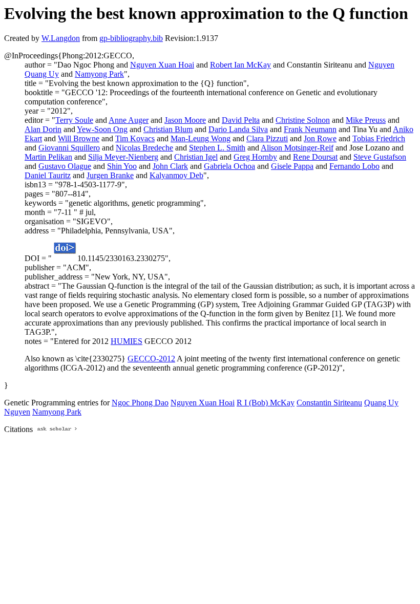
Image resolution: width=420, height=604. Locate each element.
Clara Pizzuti (267, 138)
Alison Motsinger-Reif (297, 147)
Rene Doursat (315, 157)
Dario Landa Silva (238, 129)
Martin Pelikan (48, 157)
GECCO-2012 (151, 358)
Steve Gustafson (379, 157)
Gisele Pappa (292, 166)
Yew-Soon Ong (102, 129)
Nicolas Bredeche (144, 147)
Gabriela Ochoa (229, 166)
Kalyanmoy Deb (176, 175)
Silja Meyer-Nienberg (123, 157)
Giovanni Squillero (69, 147)
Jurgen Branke (110, 175)
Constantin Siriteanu (329, 402)
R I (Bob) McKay (266, 402)
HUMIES (126, 341)
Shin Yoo (122, 166)
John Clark (170, 166)
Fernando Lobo (354, 166)
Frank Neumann (310, 129)
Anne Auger (129, 120)
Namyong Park (99, 74)
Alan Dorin (43, 129)
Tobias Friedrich (378, 138)
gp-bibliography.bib (131, 38)
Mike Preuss (366, 120)
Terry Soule (74, 120)
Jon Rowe (320, 138)
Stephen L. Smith (217, 147)
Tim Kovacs (135, 138)
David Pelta (241, 120)
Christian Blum (168, 129)
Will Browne (78, 138)
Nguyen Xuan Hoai (162, 64)
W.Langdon (60, 38)
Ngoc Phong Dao (140, 402)
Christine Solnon (303, 120)
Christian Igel (196, 157)
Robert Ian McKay (240, 64)
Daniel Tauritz (48, 175)
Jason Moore (185, 120)
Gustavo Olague (64, 166)
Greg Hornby (255, 157)
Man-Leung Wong (200, 138)
